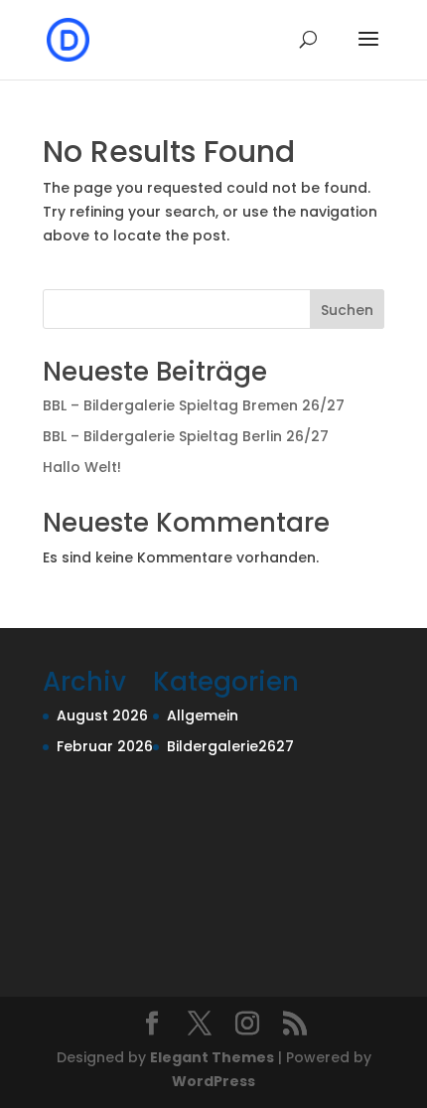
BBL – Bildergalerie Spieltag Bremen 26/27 (194, 405)
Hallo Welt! (82, 467)
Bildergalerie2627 (230, 746)
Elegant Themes (212, 1057)
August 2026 (102, 715)
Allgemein (202, 715)
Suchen (347, 310)
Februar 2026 (105, 746)
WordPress (213, 1081)
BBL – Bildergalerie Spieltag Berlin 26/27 (186, 436)
